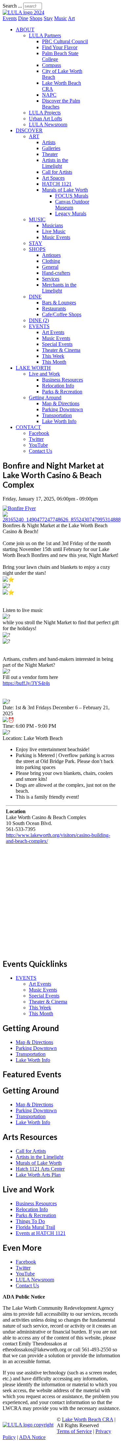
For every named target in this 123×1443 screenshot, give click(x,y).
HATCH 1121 (57, 184)
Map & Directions (60, 403)
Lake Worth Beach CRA (87, 1419)
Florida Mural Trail (35, 1227)
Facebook (39, 433)
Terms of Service (74, 1431)
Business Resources (62, 380)
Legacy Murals (70, 213)
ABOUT (25, 29)
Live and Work (44, 374)
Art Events (53, 332)
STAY (35, 243)
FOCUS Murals (71, 196)
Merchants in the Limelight (59, 287)
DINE (35, 296)
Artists (48, 142)
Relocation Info (58, 385)
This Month (54, 362)
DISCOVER (29, 130)
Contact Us (40, 451)
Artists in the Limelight (55, 163)
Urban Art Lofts (45, 118)
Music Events (56, 237)
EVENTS (39, 326)
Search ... (12, 6)
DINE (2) (39, 320)
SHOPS (37, 249)
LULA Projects (45, 112)
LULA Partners (45, 35)
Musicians (52, 225)
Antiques (51, 255)
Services (50, 279)
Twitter (36, 439)
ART (34, 136)
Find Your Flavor (59, 47)
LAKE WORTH (33, 368)
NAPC (49, 95)
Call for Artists (57, 172)
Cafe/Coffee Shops (61, 314)
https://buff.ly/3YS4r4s (26, 683)
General (50, 267)
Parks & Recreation (62, 391)
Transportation (57, 415)
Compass (51, 65)
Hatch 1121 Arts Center (40, 1169)
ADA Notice (32, 1437)
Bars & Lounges (59, 302)
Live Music (54, 231)
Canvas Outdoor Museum (72, 204)
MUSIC (37, 219)
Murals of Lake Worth (65, 190)
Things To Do (30, 1221)
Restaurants (54, 308)
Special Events (57, 344)
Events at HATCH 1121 (41, 1233)
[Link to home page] (23, 12)
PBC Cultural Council (65, 41)
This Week (53, 356)
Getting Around (45, 397)
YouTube (38, 445)
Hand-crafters (56, 273)
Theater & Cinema (61, 350)
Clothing (51, 261)
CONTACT (28, 427)
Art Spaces (53, 178)
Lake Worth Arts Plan (38, 1175)
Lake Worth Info (59, 421)
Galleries (51, 148)
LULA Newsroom (48, 124)
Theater (50, 154)
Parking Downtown (62, 409)
